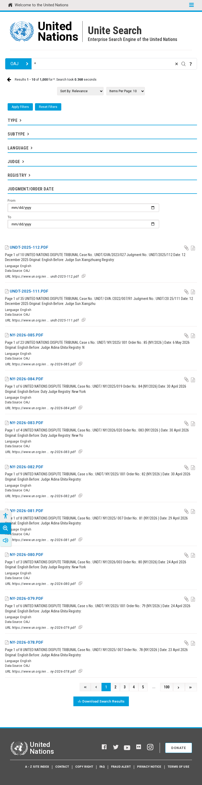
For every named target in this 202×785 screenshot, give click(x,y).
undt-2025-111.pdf (29, 291)
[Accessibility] (5, 516)
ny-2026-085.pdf (26, 335)
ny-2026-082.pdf (26, 467)
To (9, 217)
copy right (84, 766)
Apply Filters (20, 107)
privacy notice (149, 766)
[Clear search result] (176, 64)
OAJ (14, 63)
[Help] (191, 64)
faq (102, 766)
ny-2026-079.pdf (26, 598)
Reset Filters (48, 107)
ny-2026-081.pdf (26, 510)
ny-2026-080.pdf (26, 554)
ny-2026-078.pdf (26, 642)
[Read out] (5, 540)
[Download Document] (186, 247)
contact (62, 766)
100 (166, 687)
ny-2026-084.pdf (26, 379)
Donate (178, 748)
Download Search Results (103, 701)
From (12, 200)
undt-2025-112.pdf (29, 247)
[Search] (183, 64)
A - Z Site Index (37, 766)
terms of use (178, 766)
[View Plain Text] (193, 247)
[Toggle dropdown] (20, 120)
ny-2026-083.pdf (26, 422)
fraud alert (121, 766)
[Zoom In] (5, 528)
